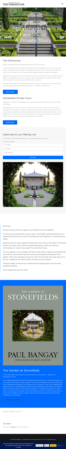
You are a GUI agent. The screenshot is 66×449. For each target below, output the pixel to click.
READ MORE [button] (10, 92)
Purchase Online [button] (12, 400)
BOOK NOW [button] (10, 122)
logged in (13, 427)
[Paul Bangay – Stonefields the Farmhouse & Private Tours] (13, 3)
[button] (62, 4)
